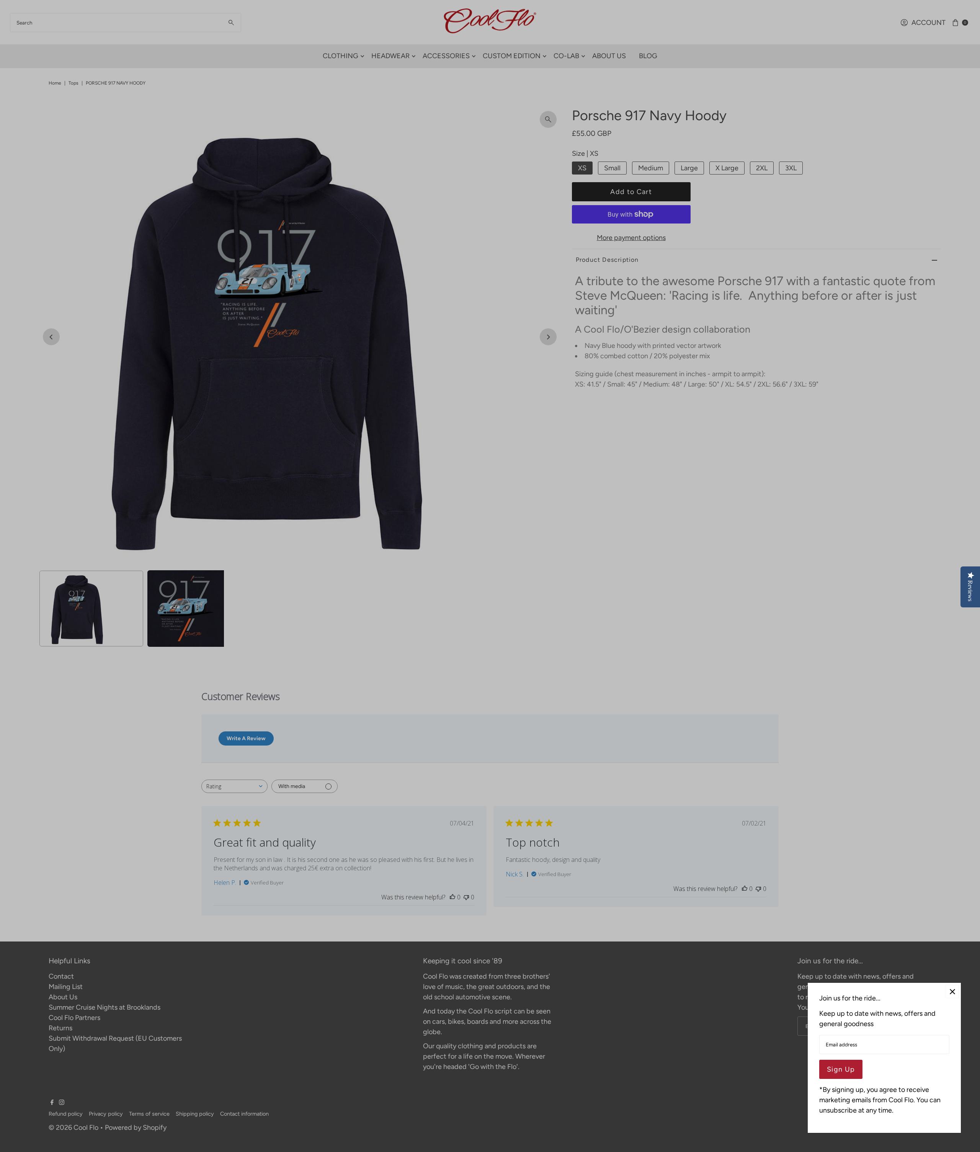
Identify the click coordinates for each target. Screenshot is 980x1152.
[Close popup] (952, 991)
